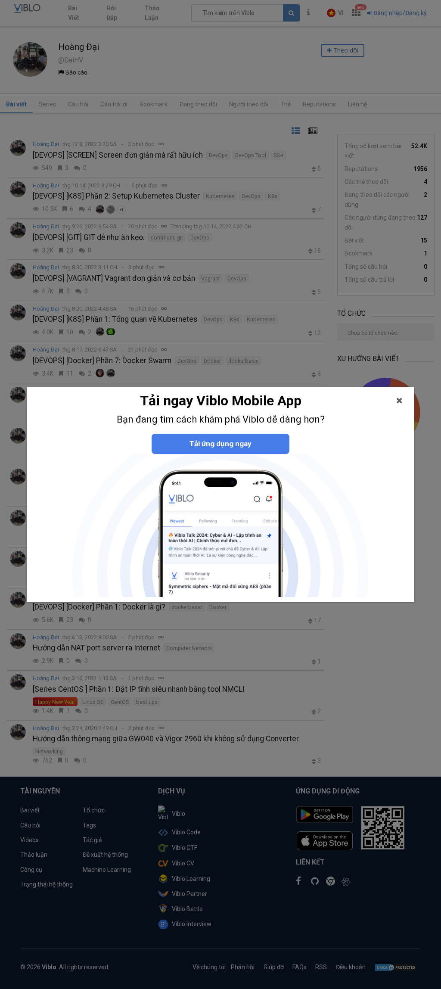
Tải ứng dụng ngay (220, 443)
